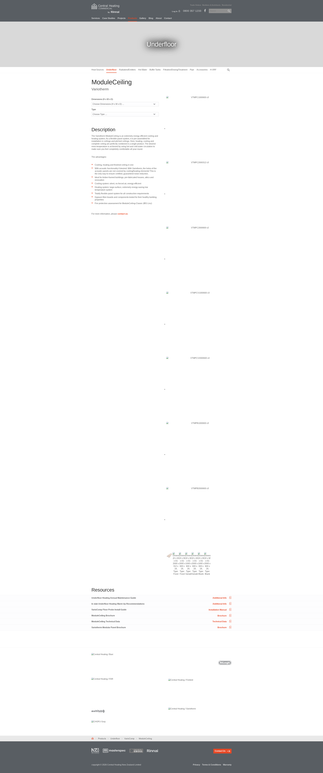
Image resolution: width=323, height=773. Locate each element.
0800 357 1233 (192, 10)
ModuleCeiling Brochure (103, 616)
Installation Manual (218, 610)
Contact (168, 18)
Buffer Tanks (155, 70)
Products (132, 18)
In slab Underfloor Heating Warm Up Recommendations (117, 604)
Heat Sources (97, 70)
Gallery (142, 18)
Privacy (196, 765)
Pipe (192, 70)
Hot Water (142, 70)
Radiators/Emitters (127, 70)
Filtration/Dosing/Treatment (175, 70)
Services (95, 18)
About (159, 18)
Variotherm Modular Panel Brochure (108, 627)
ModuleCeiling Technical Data (105, 621)
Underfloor (111, 70)
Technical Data (219, 621)
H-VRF (213, 70)
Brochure (222, 616)
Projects (122, 18)
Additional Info (220, 598)
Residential (227, 5)
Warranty (227, 765)
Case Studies (108, 18)
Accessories (202, 70)
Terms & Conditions (211, 765)
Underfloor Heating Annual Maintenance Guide (113, 598)
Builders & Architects (211, 5)
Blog (151, 18)
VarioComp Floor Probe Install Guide (108, 610)
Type (93, 109)
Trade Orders (195, 5)
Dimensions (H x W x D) (102, 99)
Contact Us (220, 751)
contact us (123, 214)
